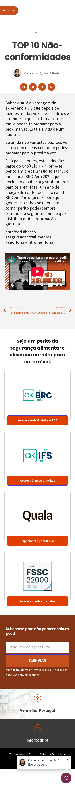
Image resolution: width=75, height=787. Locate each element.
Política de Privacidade (53, 754)
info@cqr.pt (37, 740)
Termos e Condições (21, 754)
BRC (37, 33)
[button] (24, 87)
